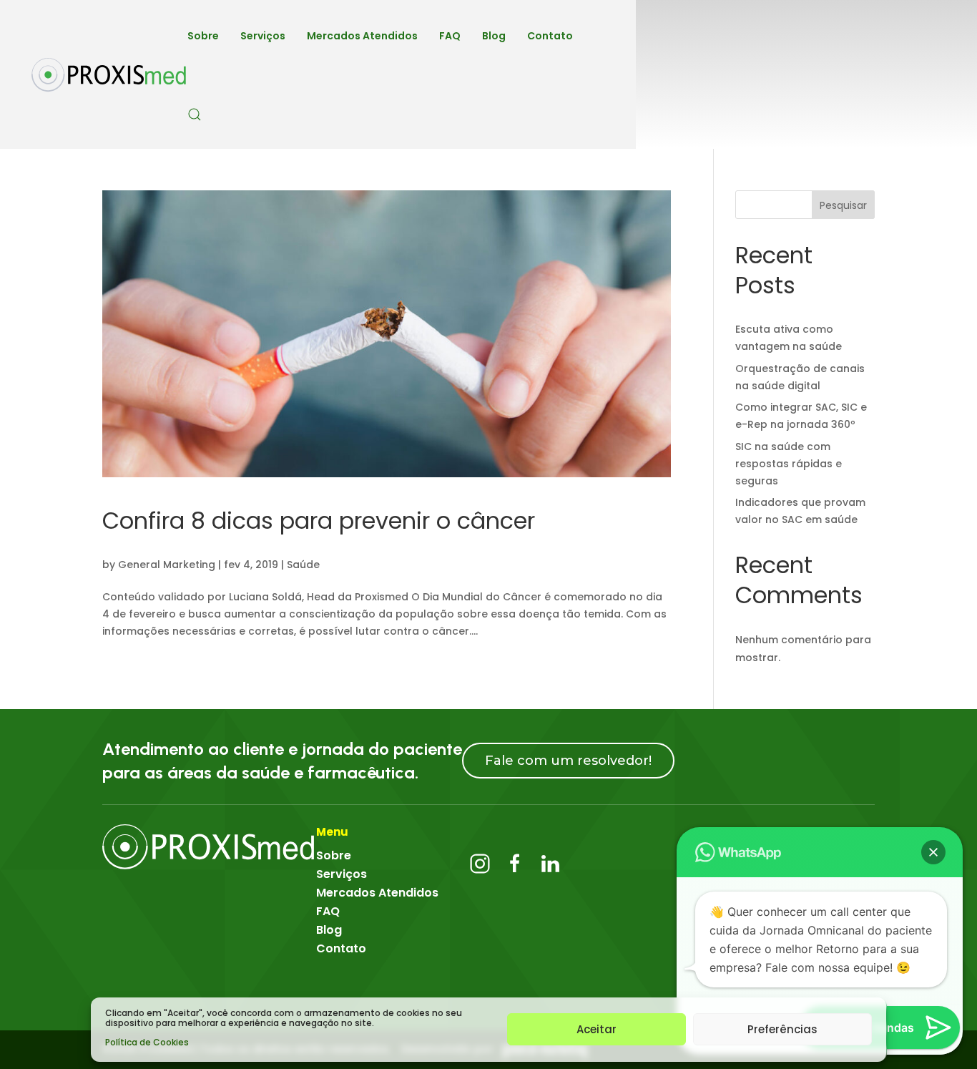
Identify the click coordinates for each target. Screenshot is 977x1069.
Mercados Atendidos (362, 36)
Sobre (203, 36)
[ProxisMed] (209, 846)
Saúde (303, 564)
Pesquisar (843, 205)
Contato (550, 36)
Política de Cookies (147, 1042)
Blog (494, 36)
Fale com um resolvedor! (568, 760)
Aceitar (596, 1029)
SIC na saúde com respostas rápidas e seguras (788, 463)
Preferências (782, 1029)
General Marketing (166, 564)
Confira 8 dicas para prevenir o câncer (318, 520)
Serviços (262, 36)
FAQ (450, 36)
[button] (933, 852)
